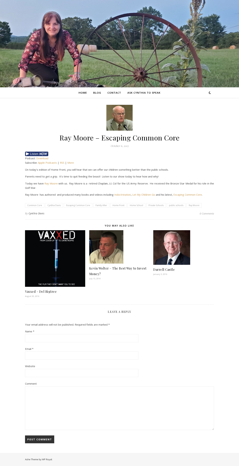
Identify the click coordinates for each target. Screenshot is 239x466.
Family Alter (101, 205)
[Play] (119, 154)
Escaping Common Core (187, 194)
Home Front (118, 205)
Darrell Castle (164, 269)
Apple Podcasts (47, 162)
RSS (62, 162)
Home (83, 92)
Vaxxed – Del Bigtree (41, 291)
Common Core (34, 205)
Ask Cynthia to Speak (143, 92)
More (70, 162)
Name (29, 331)
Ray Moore (51, 183)
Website (30, 366)
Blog (97, 92)
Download (42, 158)
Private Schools (156, 205)
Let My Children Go (143, 194)
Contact (114, 92)
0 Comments (207, 213)
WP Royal (47, 459)
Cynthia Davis (54, 205)
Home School (136, 205)
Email (29, 349)
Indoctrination (122, 194)
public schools (176, 205)
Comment (31, 383)
